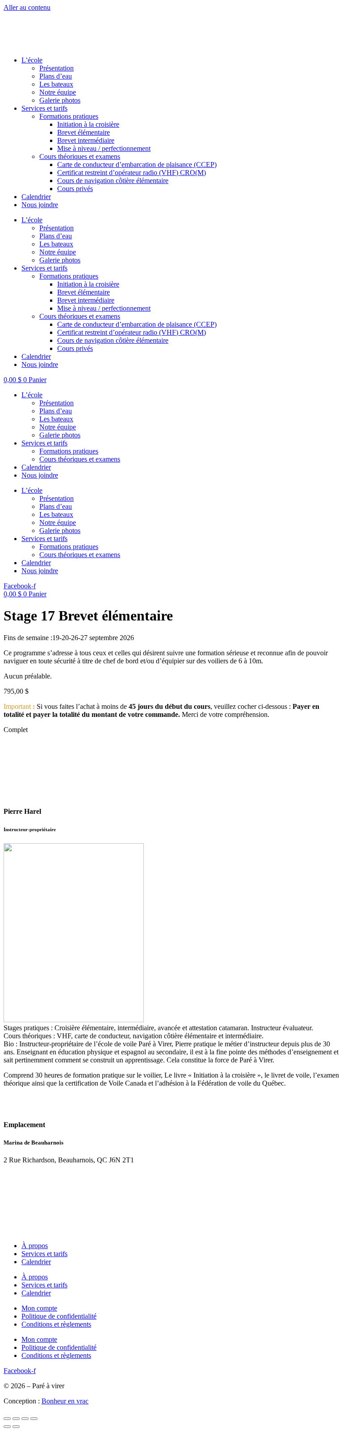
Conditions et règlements (56, 1324)
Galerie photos (59, 100)
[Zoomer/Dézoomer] (7, 1418)
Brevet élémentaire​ (83, 132)
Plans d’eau (55, 76)
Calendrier (36, 196)
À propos (34, 1245)
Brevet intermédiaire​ (85, 140)
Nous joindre (39, 204)
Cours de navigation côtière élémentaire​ (112, 180)
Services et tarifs (44, 108)
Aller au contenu (27, 7)
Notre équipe (57, 92)
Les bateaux (56, 84)
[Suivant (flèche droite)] (16, 1426)
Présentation (56, 68)
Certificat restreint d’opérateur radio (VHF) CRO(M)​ (131, 172)
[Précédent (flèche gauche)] (7, 1426)
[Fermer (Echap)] (34, 1418)
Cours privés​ (75, 188)
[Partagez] (25, 1418)
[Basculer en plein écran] (16, 1418)
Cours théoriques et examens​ (79, 156)
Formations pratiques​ (68, 116)
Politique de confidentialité (58, 1316)
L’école (31, 60)
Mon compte (39, 1308)
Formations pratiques (68, 451)
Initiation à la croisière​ (88, 124)
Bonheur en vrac (65, 1401)
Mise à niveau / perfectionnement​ (104, 148)
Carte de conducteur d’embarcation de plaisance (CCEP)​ (137, 164)
